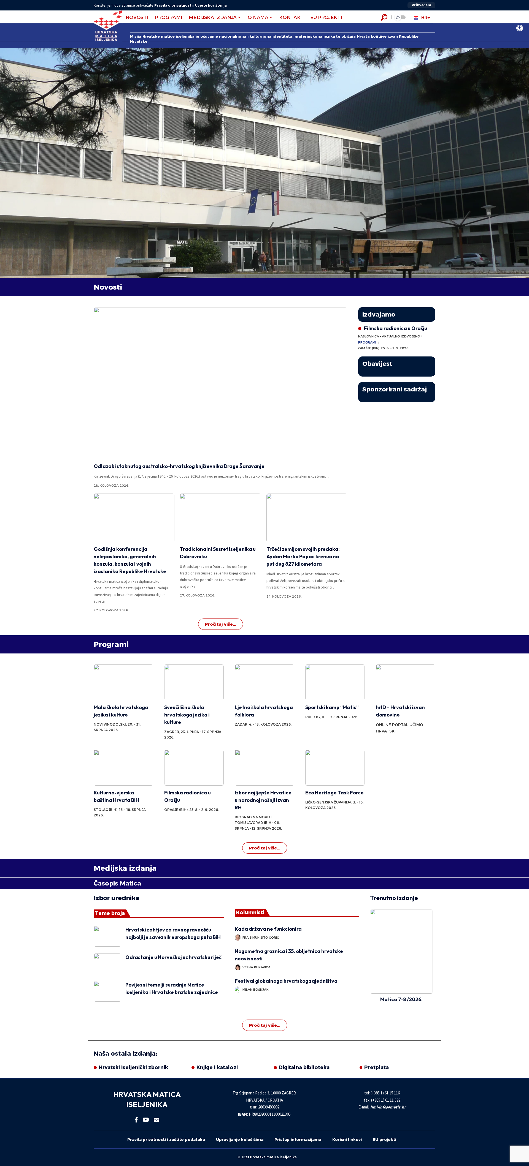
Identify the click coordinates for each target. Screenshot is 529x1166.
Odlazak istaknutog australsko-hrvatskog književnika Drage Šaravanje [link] (179, 466)
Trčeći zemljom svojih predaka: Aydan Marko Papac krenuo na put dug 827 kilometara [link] (303, 556)
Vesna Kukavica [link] (256, 967)
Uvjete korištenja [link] (211, 5)
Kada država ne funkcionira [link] (269, 929)
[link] (519, 28)
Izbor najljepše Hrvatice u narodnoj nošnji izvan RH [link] (263, 800)
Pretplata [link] (376, 1067)
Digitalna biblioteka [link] (304, 1067)
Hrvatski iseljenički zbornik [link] (133, 1067)
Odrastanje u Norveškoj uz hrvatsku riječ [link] (173, 957)
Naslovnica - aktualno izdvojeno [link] (389, 336)
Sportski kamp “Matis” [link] (332, 707)
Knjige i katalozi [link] (217, 1067)
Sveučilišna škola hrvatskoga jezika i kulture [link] (187, 714)
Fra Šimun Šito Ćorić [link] (260, 937)
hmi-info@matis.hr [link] (388, 1107)
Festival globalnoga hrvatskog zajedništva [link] (286, 981)
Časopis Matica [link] (117, 883)
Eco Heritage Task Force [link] (334, 792)
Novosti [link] (108, 287)
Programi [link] (367, 342)
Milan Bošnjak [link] (255, 989)
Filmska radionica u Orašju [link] (395, 328)
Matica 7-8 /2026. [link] (401, 999)
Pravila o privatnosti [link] (173, 5)
